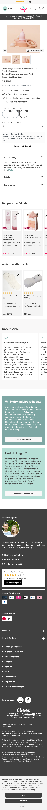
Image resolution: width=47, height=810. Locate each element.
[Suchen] (31, 9)
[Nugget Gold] (6, 114)
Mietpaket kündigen (13, 652)
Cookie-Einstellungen (14, 686)
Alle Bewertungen (12, 583)
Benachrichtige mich (23, 146)
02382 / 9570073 (12, 559)
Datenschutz (10, 676)
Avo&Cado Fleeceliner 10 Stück (33, 297)
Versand (8, 662)
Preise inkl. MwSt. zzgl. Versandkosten (16, 85)
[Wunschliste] (35, 9)
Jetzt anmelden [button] (23, 439)
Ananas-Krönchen (25, 761)
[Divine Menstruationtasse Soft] (23, 39)
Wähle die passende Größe (12, 122)
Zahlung (8, 667)
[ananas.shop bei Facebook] (28, 700)
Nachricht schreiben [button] (23, 493)
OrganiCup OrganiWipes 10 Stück (32, 236)
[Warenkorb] (43, 9)
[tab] (23, 163)
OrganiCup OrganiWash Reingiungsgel (8, 237)
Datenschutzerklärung (26, 790)
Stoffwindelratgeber (13, 564)
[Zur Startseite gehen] (23, 8)
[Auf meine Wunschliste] (17, 214)
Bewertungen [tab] (10, 185)
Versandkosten (7, 733)
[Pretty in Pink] (23, 114)
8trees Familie (30, 714)
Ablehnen (23, 801)
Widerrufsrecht (11, 657)
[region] (23, 44)
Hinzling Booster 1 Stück (10, 297)
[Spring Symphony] (15, 114)
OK (23, 795)
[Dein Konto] (39, 9)
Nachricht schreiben (13, 555)
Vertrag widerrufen (13, 647)
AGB (6, 672)
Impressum (9, 681)
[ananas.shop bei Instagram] (20, 700)
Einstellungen (23, 806)
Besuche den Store (12, 77)
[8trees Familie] (23, 710)
